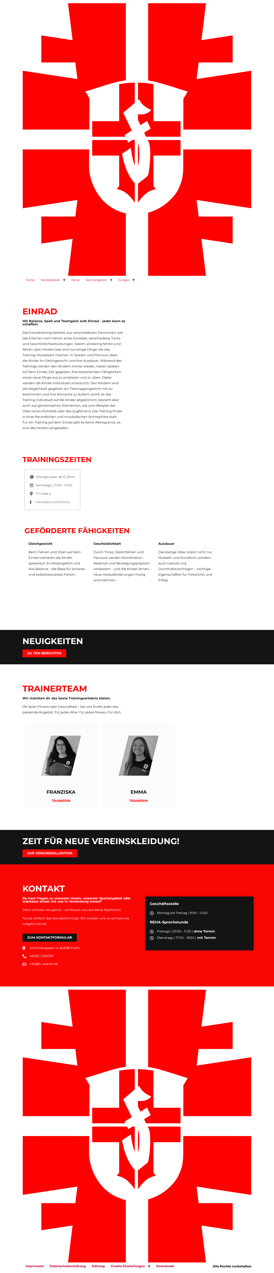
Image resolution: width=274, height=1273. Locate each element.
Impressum (35, 1266)
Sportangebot (96, 280)
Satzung (98, 1266)
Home (30, 280)
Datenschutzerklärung (68, 1266)
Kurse (75, 280)
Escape (123, 280)
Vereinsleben (50, 280)
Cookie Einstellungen (128, 1266)
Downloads (165, 1266)
